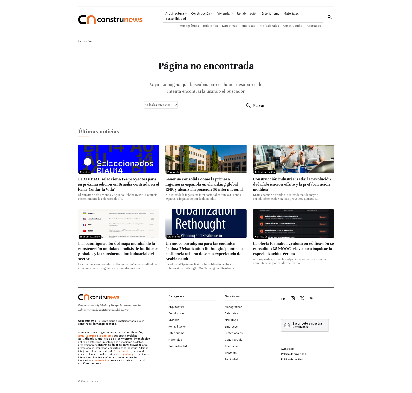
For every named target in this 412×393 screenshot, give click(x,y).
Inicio (81, 41)
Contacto (231, 353)
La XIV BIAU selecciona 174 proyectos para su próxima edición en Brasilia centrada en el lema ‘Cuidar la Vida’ (118, 184)
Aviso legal (287, 348)
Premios (85, 172)
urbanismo (105, 335)
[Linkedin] (283, 299)
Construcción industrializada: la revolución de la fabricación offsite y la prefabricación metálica (292, 184)
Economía (173, 172)
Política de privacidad (293, 353)
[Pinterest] (312, 299)
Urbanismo (173, 236)
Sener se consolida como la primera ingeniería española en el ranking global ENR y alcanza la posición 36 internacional (204, 184)
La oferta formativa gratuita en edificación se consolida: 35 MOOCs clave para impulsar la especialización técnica (293, 248)
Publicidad (231, 359)
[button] (329, 17)
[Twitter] (302, 299)
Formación (261, 236)
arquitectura (87, 335)
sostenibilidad (102, 360)
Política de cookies (292, 359)
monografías (123, 354)
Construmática (122, 351)
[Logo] (120, 297)
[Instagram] (293, 299)
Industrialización (265, 172)
